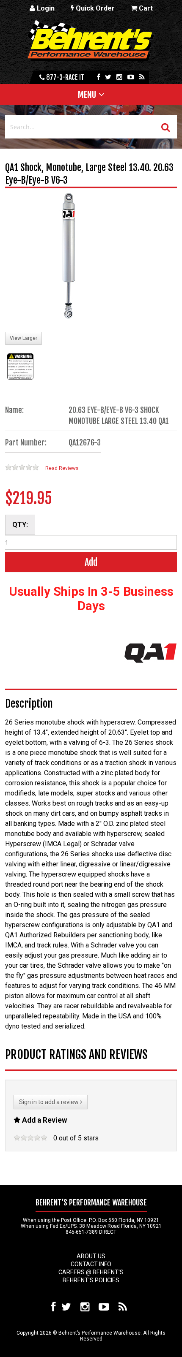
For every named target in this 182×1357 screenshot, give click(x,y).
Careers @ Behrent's (91, 1272)
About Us (91, 1256)
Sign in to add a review (49, 1102)
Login (45, 8)
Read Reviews (61, 468)
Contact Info (91, 1264)
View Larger (23, 338)
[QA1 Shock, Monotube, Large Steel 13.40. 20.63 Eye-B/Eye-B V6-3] (68, 257)
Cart (145, 8)
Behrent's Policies (91, 1280)
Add (91, 562)
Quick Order (94, 8)
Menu (87, 94)
